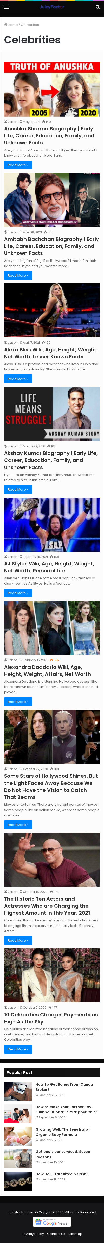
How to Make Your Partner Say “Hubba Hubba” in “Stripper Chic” (66, 1109)
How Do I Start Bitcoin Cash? (62, 1174)
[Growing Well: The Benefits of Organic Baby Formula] (18, 1136)
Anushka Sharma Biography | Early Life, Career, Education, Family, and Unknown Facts (49, 135)
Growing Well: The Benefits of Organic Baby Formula (63, 1132)
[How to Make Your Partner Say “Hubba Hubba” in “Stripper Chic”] (18, 1113)
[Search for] (97, 8)
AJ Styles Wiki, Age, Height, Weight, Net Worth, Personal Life (49, 567)
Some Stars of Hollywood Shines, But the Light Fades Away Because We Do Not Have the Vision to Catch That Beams (51, 786)
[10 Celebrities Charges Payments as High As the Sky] (52, 975)
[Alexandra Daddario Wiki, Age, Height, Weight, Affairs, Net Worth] (52, 628)
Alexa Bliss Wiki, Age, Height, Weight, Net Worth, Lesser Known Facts (51, 353)
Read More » (18, 165)
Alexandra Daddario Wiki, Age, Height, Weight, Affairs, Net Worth (47, 670)
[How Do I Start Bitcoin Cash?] (18, 1181)
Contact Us (56, 1233)
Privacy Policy (33, 1233)
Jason (13, 122)
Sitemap (75, 1233)
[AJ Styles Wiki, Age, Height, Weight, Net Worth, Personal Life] (52, 525)
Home (12, 24)
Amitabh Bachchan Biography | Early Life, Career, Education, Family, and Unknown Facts (51, 246)
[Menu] (6, 8)
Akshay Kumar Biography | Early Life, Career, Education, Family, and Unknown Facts (51, 460)
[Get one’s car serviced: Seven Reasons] (18, 1158)
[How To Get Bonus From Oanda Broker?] (18, 1091)
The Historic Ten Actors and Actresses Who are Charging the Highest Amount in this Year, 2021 (47, 905)
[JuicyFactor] (52, 7)
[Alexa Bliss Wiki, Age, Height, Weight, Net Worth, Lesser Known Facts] (52, 310)
